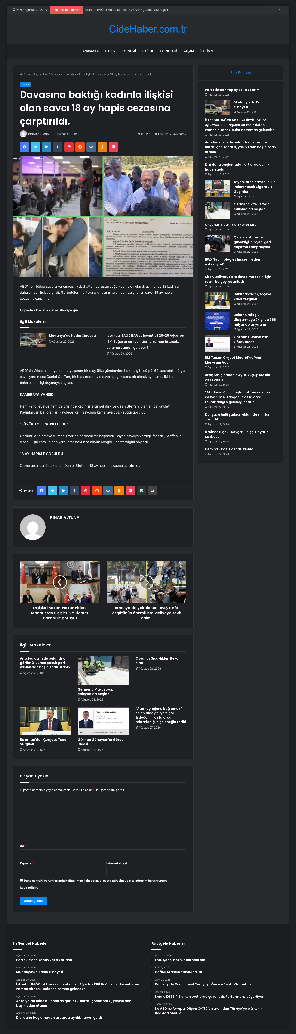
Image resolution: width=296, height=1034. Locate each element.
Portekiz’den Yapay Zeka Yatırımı (233, 89)
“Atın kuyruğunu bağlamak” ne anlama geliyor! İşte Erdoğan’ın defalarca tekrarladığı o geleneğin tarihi (161, 715)
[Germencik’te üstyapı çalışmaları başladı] (103, 670)
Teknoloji (168, 51)
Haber (110, 51)
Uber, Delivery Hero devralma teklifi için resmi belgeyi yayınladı (238, 279)
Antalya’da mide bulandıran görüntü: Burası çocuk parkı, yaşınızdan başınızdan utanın (45, 663)
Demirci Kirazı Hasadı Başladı (229, 449)
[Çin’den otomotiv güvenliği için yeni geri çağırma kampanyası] (217, 243)
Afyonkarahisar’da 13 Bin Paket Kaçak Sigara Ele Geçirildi (254, 187)
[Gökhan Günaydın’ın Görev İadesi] (103, 721)
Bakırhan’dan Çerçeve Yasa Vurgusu (43, 741)
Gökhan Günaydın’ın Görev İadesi (100, 741)
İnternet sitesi (116, 863)
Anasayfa (91, 51)
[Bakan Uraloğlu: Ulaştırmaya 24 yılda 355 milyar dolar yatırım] (217, 321)
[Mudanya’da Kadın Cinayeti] (33, 340)
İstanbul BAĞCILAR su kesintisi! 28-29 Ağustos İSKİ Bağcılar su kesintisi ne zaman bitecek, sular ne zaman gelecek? (168, 10)
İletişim (206, 51)
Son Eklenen (240, 72)
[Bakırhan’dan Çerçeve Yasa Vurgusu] (45, 721)
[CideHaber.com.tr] (148, 29)
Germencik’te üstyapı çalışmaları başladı (96, 691)
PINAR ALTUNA (38, 134)
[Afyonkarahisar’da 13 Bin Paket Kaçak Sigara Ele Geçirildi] (217, 188)
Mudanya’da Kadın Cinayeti (72, 335)
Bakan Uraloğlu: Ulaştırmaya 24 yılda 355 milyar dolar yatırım (255, 319)
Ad (23, 846)
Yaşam (188, 51)
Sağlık (147, 51)
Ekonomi (129, 51)
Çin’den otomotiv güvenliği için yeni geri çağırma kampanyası (252, 242)
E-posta (27, 863)
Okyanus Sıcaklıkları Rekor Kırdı (158, 660)
